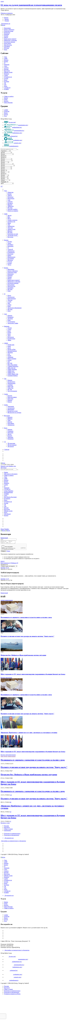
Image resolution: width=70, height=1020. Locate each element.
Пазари (7, 20)
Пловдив (6, 111)
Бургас (6, 114)
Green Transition (8, 491)
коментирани (9, 600)
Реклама (6, 826)
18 (10, 812)
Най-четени (4, 756)
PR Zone (6, 48)
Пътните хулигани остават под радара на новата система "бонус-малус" (27, 636)
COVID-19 (7, 87)
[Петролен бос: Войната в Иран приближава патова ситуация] (12, 650)
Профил (6, 529)
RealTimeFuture (8, 492)
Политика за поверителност (12, 833)
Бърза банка (7, 43)
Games (6, 75)
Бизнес (7, 19)
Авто (5, 66)
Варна (6, 113)
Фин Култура (8, 45)
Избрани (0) (14, 563)
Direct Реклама (8, 102)
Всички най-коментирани (8, 755)
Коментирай (4, 538)
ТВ (5, 83)
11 (10, 821)
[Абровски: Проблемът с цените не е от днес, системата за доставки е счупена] (12, 728)
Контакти (7, 827)
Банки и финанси (9, 29)
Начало (6, 17)
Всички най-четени (6, 677)
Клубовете (7, 498)
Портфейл (7, 46)
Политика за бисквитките (11, 835)
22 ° (2, 186)
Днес (5, 477)
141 (11, 795)
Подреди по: (4, 564)
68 (10, 802)
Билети (6, 101)
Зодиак (6, 78)
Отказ (4, 467)
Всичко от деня (5, 823)
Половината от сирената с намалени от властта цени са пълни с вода (26, 617)
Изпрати (3, 551)
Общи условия (8, 829)
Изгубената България (10, 497)
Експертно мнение (9, 42)
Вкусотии (7, 70)
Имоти (6, 37)
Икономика (7, 28)
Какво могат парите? (10, 39)
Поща (5, 99)
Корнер (6, 480)
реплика (3, 567)
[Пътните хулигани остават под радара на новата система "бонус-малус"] (12, 631)
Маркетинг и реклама (10, 40)
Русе (5, 116)
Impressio (6, 487)
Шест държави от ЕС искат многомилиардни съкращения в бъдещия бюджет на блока (33, 674)
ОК (2, 467)
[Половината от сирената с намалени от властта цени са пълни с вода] (12, 613)
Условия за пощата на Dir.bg (12, 994)
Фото (5, 49)
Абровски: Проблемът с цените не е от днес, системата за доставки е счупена (29, 732)
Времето (6, 74)
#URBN (6, 89)
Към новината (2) (6, 563)
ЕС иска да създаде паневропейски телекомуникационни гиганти (31, 5)
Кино (5, 80)
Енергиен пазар (8, 31)
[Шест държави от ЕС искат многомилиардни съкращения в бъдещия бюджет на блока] (12, 669)
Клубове (6, 81)
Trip (5, 84)
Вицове (6, 69)
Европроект (7, 830)
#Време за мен (8, 72)
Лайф (5, 478)
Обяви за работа (8, 96)
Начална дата (4, 466)
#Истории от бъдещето (10, 474)
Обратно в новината (7, 13)
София (6, 110)
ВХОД (2, 561)
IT (4, 486)
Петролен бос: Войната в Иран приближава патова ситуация (23, 655)
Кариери (6, 34)
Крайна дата (12, 466)
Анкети (6, 67)
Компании (7, 32)
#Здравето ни (8, 77)
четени (3, 600)
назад (2, 1)
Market (6, 98)
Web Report (7, 514)
